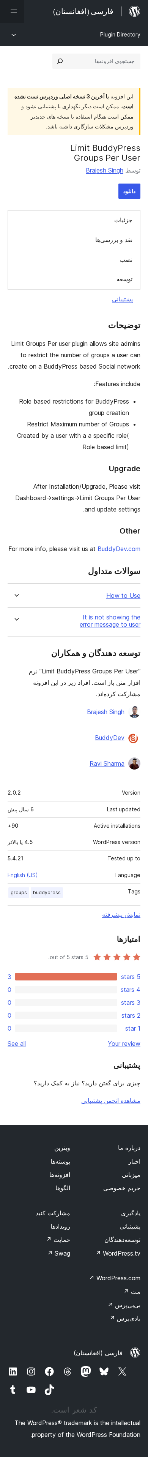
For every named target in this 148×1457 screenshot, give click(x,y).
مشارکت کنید (53, 1213)
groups (19, 892)
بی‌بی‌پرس (123, 1305)
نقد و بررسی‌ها (113, 240)
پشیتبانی (130, 1226)
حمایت (58, 1239)
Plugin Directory (120, 34)
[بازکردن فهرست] (12, 11)
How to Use (123, 595)
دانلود (129, 191)
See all (17, 1043)
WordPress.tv (117, 1253)
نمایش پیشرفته (121, 914)
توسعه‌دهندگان (122, 1239)
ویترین (62, 1147)
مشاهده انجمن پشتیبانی (110, 1100)
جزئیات (123, 220)
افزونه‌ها (59, 1174)
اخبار (134, 1161)
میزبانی (131, 1174)
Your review (124, 1043)
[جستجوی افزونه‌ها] (60, 61)
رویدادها (60, 1226)
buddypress (47, 892)
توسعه (124, 279)
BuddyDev (109, 737)
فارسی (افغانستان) (98, 1353)
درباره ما (129, 1147)
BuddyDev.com (119, 549)
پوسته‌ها (60, 1161)
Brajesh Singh (104, 170)
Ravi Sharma (107, 763)
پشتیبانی (122, 299)
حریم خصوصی (121, 1188)
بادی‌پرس (124, 1318)
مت (131, 1291)
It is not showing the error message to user (110, 621)
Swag (58, 1253)
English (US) (23, 875)
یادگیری (130, 1213)
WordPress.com (114, 1278)
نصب (126, 259)
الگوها (62, 1188)
